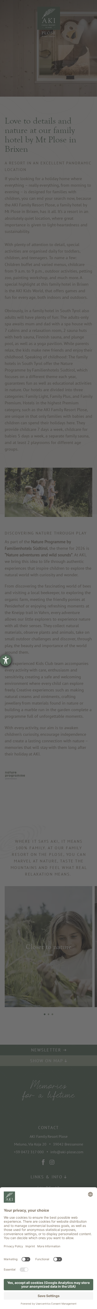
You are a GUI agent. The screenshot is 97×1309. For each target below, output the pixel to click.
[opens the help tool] (5, 660)
